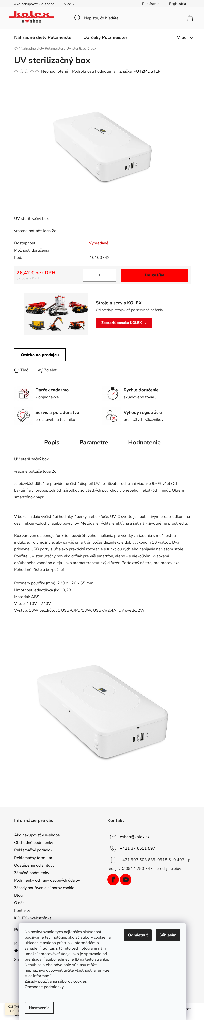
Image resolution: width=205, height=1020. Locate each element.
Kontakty (22, 910)
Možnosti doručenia (31, 250)
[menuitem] (43, 37)
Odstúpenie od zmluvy (34, 865)
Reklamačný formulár (33, 858)
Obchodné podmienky (33, 842)
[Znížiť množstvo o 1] (87, 275)
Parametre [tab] (94, 442)
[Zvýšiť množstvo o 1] (112, 275)
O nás (19, 903)
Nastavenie (39, 1008)
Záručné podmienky (31, 873)
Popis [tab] (52, 442)
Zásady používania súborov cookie (44, 888)
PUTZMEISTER (147, 71)
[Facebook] (113, 879)
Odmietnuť (138, 935)
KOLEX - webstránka (33, 918)
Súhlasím (168, 935)
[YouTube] (126, 879)
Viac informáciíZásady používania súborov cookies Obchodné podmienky (56, 981)
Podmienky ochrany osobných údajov (47, 880)
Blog (18, 895)
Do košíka (154, 275)
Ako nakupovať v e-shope (34, 4)
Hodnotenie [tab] (144, 442)
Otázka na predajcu (40, 355)
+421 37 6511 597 (138, 848)
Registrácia (177, 3)
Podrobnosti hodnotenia (94, 71)
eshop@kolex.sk (135, 837)
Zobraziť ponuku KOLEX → (124, 322)
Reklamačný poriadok (33, 850)
